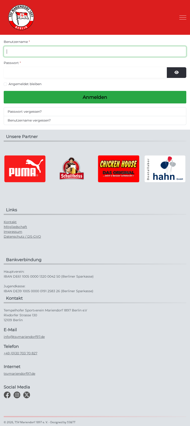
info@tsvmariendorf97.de (24, 337)
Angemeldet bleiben (25, 84)
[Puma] (25, 169)
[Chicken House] (118, 169)
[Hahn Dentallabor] (165, 169)
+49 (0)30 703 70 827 (20, 353)
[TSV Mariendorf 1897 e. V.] (21, 17)
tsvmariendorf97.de (19, 374)
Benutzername (17, 42)
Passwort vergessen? (25, 111)
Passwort (12, 63)
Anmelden (95, 97)
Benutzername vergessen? (29, 120)
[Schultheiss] (71, 169)
